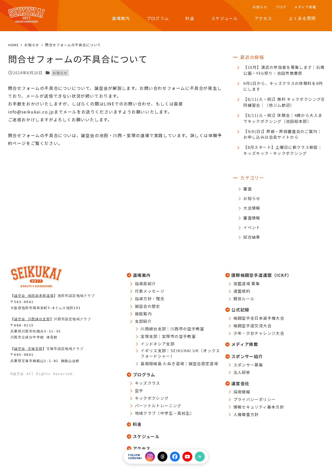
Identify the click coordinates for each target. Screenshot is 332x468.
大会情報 (251, 208)
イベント (251, 227)
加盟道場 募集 (246, 283)
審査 (247, 188)
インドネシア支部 (158, 343)
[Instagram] (150, 457)
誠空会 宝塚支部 (28, 349)
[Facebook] (175, 457)
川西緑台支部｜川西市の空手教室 (172, 328)
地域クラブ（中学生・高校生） (164, 413)
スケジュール (146, 436)
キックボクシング (152, 398)
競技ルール (244, 298)
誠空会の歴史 (147, 306)
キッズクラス (147, 383)
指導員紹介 (145, 283)
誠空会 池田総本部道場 (34, 296)
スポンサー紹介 (247, 356)
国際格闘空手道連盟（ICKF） (261, 275)
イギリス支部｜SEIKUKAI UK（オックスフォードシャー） (180, 353)
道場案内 (142, 275)
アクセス (141, 448)
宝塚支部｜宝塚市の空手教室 (168, 336)
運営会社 (240, 383)
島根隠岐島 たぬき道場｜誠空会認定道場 (179, 363)
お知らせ (60, 72)
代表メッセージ (150, 291)
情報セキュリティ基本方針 (258, 407)
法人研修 (241, 372)
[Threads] (163, 457)
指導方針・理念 (150, 298)
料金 (137, 424)
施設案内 (143, 313)
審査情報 (251, 217)
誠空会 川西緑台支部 (32, 319)
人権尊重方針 (246, 414)
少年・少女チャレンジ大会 (258, 333)
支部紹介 (143, 321)
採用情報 (241, 392)
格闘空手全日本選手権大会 (258, 318)
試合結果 (251, 237)
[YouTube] (187, 457)
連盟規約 (241, 291)
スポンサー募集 (248, 364)
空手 (139, 390)
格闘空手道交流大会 (252, 325)
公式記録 (240, 309)
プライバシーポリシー (254, 399)
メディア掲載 (244, 344)
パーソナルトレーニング (158, 405)
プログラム (144, 374)
